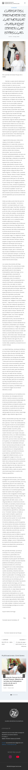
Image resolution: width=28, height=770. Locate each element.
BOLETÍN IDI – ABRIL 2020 (7, 642)
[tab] (11, 694)
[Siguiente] (24, 676)
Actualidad (14, 7)
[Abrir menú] (24, 3)
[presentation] (14, 666)
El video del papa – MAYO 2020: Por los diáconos (21, 643)
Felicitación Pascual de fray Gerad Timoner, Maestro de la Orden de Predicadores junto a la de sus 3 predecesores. (13, 681)
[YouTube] (18, 757)
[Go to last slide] (4, 676)
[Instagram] (10, 757)
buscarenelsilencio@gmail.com (14, 742)
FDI (11, 36)
